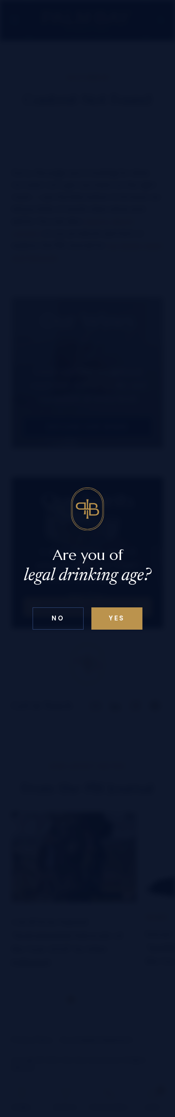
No (58, 618)
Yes (117, 618)
